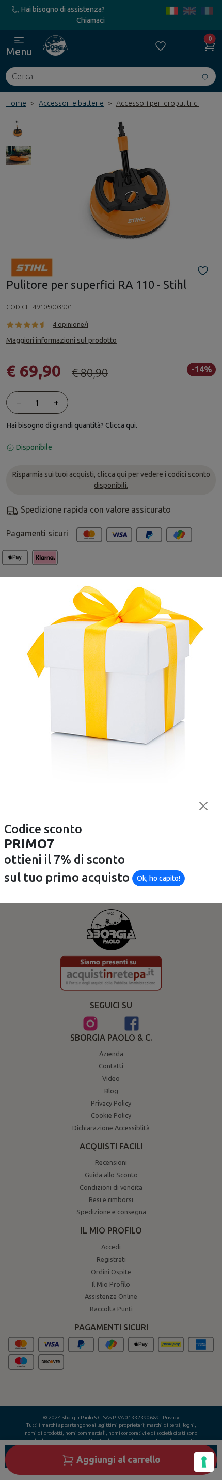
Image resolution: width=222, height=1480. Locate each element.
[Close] (203, 806)
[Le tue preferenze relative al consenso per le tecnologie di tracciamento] (204, 1462)
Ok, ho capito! (158, 878)
